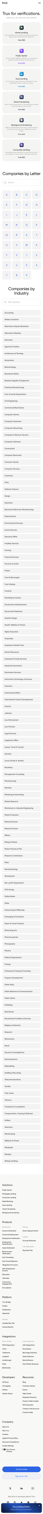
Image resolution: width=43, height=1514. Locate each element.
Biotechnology (10, 367)
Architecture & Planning (14, 353)
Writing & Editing (11, 1161)
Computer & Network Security (16, 435)
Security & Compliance (10, 1442)
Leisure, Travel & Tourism (14, 747)
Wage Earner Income (10, 1265)
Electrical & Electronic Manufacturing (19, 509)
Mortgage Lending (9, 1194)
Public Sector (7, 1190)
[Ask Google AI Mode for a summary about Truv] (21, 1502)
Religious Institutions (13, 1025)
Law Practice (10, 727)
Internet (8, 706)
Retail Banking (7, 1201)
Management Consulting (14, 774)
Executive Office (11, 537)
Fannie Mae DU (7, 1327)
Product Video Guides (31, 1401)
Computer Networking (13, 428)
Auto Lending (7, 1205)
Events (25, 1390)
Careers (5, 1434)
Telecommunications (13, 1080)
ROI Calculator (28, 1405)
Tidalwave (6, 1353)
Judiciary (8, 713)
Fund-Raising (10, 584)
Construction (10, 448)
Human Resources (12, 652)
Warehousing (10, 1134)
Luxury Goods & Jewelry (14, 761)
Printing (8, 964)
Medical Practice (11, 829)
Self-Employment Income (8, 1270)
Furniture (8, 591)
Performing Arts (11, 930)
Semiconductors (11, 1059)
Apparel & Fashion (12, 347)
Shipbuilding (9, 1066)
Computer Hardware (13, 421)
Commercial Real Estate (14, 408)
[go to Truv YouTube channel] (33, 1488)
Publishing (8, 1005)
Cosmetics (9, 476)
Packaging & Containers (14, 917)
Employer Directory (29, 1397)
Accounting (9, 313)
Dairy (7, 482)
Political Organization (13, 957)
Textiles (8, 1086)
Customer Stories (29, 1386)
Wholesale (9, 1147)
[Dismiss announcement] (39, 1505)
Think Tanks (9, 1093)
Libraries (8, 754)
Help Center (27, 1393)
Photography (10, 944)
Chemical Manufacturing (14, 387)
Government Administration (16, 605)
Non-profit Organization (14, 883)
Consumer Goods (11, 462)
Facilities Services (12, 543)
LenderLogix (6, 1360)
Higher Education (11, 632)
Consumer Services (12, 469)
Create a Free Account (31, 1409)
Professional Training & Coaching (18, 971)
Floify (4, 1364)
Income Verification (9, 1231)
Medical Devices (11, 822)
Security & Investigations (14, 1052)
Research (8, 1032)
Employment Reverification (7, 1243)
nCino (4, 1349)
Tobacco (8, 1100)
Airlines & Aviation (12, 319)
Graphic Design (11, 618)
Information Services (13, 672)
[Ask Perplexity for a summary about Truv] (14, 1502)
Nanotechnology (11, 869)
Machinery (9, 767)
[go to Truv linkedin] (21, 1488)
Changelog (6, 1386)
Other (7, 903)
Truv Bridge (6, 1302)
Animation (9, 340)
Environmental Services (14, 523)
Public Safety (10, 998)
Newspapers (10, 876)
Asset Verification (8, 1248)
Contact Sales (28, 1412)
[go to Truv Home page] (5, 3)
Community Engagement (7, 1283)
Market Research (11, 801)
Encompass (27, 1349)
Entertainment (10, 516)
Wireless (8, 1154)
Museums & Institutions (14, 856)
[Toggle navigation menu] (39, 3)
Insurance (8, 686)
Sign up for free (21, 1476)
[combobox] (21, 182)
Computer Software (13, 442)
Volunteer (5, 1278)
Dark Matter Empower (31, 1364)
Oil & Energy (9, 890)
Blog (24, 1382)
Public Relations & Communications (18, 991)
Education (9, 503)
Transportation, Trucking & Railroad (19, 1113)
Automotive (9, 360)
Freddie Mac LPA (8, 1323)
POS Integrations (8, 1345)
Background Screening (10, 1213)
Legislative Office (11, 740)
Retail (7, 1046)
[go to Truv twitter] (10, 1488)
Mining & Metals (11, 842)
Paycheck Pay (28, 1250)
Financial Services (12, 557)
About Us (5, 1427)
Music (7, 862)
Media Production (12, 815)
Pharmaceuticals (11, 937)
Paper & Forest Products (14, 923)
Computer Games (12, 415)
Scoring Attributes (29, 1241)
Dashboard (6, 1310)
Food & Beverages (12, 577)
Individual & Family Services (16, 659)
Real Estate (9, 1012)
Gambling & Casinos (13, 598)
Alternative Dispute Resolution (17, 326)
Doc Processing (8, 1257)
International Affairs (12, 693)
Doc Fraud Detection (10, 1261)
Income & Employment (10, 1235)
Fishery (7, 571)
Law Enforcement (11, 720)
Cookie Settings (8, 1446)
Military (7, 835)
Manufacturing (10, 781)
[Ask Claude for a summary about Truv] (28, 1502)
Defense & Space (12, 489)
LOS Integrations (29, 1345)
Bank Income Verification (7, 1252)
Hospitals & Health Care (14, 645)
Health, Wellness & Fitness (15, 625)
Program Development (14, 978)
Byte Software (28, 1360)
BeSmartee (6, 1368)
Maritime (8, 788)
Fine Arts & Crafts (12, 564)
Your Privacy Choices (10, 1450)
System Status (7, 1393)
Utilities (7, 1120)
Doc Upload (6, 1288)
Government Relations (13, 611)
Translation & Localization (15, 1107)
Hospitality (9, 639)
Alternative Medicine (13, 333)
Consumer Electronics (13, 455)
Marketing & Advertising (14, 795)
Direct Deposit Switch (30, 1231)
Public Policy (9, 985)
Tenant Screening (8, 1209)
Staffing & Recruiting (13, 1073)
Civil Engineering (11, 401)
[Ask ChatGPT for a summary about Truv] (8, 1502)
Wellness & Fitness (12, 1141)
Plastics (8, 951)
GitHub (4, 1390)
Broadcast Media (12, 374)
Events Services (11, 530)
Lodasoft (5, 1356)
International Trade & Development (19, 699)
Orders (4, 1306)
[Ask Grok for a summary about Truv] (35, 1502)
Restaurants (9, 1039)
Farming (8, 550)
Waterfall (5, 1313)
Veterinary (9, 1127)
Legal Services (10, 733)
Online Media (10, 896)
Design (7, 496)
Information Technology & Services (18, 679)
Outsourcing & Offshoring (14, 910)
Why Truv (5, 1431)
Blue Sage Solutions (30, 1353)
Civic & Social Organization (15, 394)
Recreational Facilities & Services (18, 1019)
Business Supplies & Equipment (17, 381)
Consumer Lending (9, 1197)
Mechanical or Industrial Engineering (19, 808)
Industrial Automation (13, 666)
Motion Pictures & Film (13, 849)
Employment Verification (11, 1238)
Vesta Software (28, 1356)
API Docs (5, 1382)
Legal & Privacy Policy (10, 1438)
